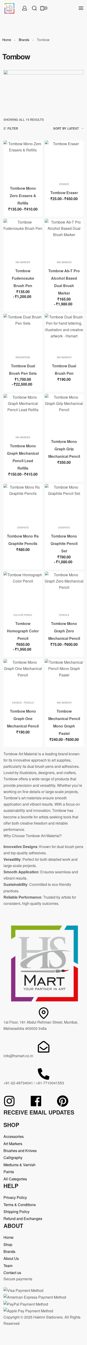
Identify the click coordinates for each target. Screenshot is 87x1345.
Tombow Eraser (64, 192)
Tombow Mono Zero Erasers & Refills (23, 196)
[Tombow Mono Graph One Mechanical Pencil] (22, 678)
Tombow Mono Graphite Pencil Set (64, 543)
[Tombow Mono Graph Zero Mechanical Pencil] (64, 591)
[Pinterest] (62, 1101)
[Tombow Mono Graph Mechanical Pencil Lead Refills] (22, 413)
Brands (24, 39)
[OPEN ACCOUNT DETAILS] (24, 8)
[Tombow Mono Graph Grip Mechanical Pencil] (64, 413)
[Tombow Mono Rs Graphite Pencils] (22, 503)
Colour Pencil (22, 615)
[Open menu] (81, 8)
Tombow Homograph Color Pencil (23, 631)
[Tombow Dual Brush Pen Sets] (22, 333)
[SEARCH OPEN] (34, 8)
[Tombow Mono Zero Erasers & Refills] (22, 160)
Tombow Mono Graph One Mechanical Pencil (23, 718)
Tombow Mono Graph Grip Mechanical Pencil (64, 449)
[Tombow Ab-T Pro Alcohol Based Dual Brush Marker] (64, 238)
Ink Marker (23, 262)
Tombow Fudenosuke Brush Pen (23, 278)
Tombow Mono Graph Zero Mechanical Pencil (64, 631)
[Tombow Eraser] (64, 160)
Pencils (64, 615)
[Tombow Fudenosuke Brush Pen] (22, 238)
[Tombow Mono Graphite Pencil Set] (64, 503)
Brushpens (23, 357)
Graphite (23, 527)
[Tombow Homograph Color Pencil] (22, 591)
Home (6, 39)
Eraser (64, 184)
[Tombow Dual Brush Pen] (64, 333)
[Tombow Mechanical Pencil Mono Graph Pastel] (64, 678)
